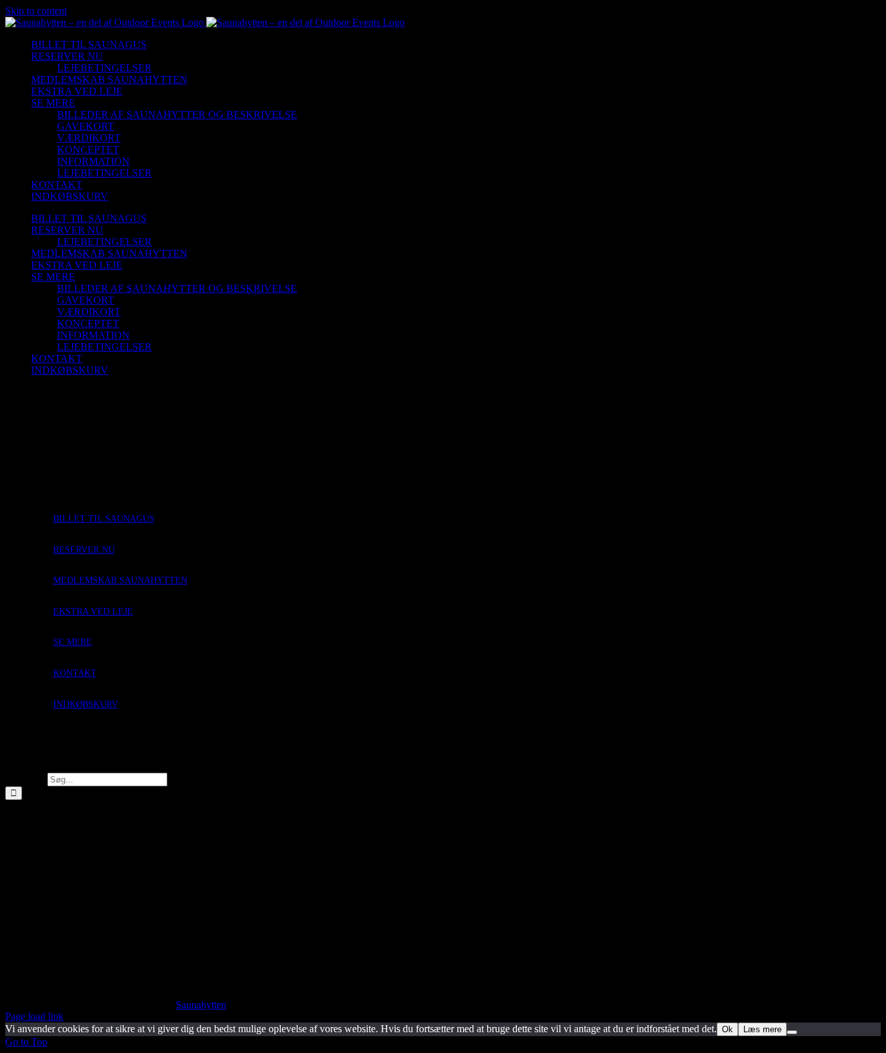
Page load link (34, 1016)
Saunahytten (201, 1004)
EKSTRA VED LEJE (93, 611)
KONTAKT (75, 673)
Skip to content (36, 10)
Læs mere (762, 1029)
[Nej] (792, 1032)
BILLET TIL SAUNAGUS (103, 519)
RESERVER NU (84, 550)
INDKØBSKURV (85, 704)
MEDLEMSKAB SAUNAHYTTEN (120, 580)
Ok (727, 1029)
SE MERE (72, 642)
